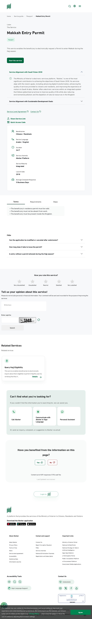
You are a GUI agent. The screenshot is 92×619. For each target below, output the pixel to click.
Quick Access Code (18, 122)
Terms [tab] (16, 201)
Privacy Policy (13, 545)
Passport (29, 16)
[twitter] (65, 588)
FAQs (37, 547)
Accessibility (12, 556)
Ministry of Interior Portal (69, 542)
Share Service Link (18, 118)
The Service (11, 27)
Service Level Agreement (16, 111)
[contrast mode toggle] (9, 581)
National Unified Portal (69, 545)
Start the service (15, 60)
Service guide (18, 16)
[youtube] (60, 588)
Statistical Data (13, 559)
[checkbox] (40, 462)
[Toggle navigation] (80, 6)
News (10, 550)
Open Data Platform (68, 553)
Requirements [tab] (35, 201)
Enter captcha (6, 314)
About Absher (13, 542)
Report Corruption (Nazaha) (43, 545)
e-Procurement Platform (69, 561)
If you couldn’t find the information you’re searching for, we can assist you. (39, 402)
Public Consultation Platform (70, 558)
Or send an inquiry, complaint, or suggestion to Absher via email (35, 429)
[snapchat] (76, 588)
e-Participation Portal (68, 555)
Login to (43, 494)
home (9, 16)
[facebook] (71, 588)
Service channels (41, 550)
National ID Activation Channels (45, 553)
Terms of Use (13, 547)
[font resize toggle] (14, 581)
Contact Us (35, 111)
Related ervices (7, 350)
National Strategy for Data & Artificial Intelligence (70, 548)
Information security (15, 561)
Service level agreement (16, 553)
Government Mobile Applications (71, 564)
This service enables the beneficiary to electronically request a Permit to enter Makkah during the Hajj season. (45, 49)
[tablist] (35, 201)
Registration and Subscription (44, 556)
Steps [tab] (55, 201)
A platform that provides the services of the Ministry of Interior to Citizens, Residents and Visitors (45, 516)
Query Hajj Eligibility (14, 367)
